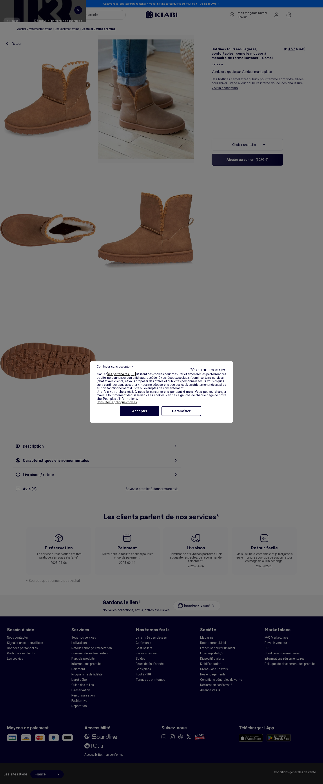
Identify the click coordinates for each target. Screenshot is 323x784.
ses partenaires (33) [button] (121, 374)
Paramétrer (181, 411)
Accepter (139, 411)
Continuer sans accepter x (115, 366)
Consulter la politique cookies (117, 402)
